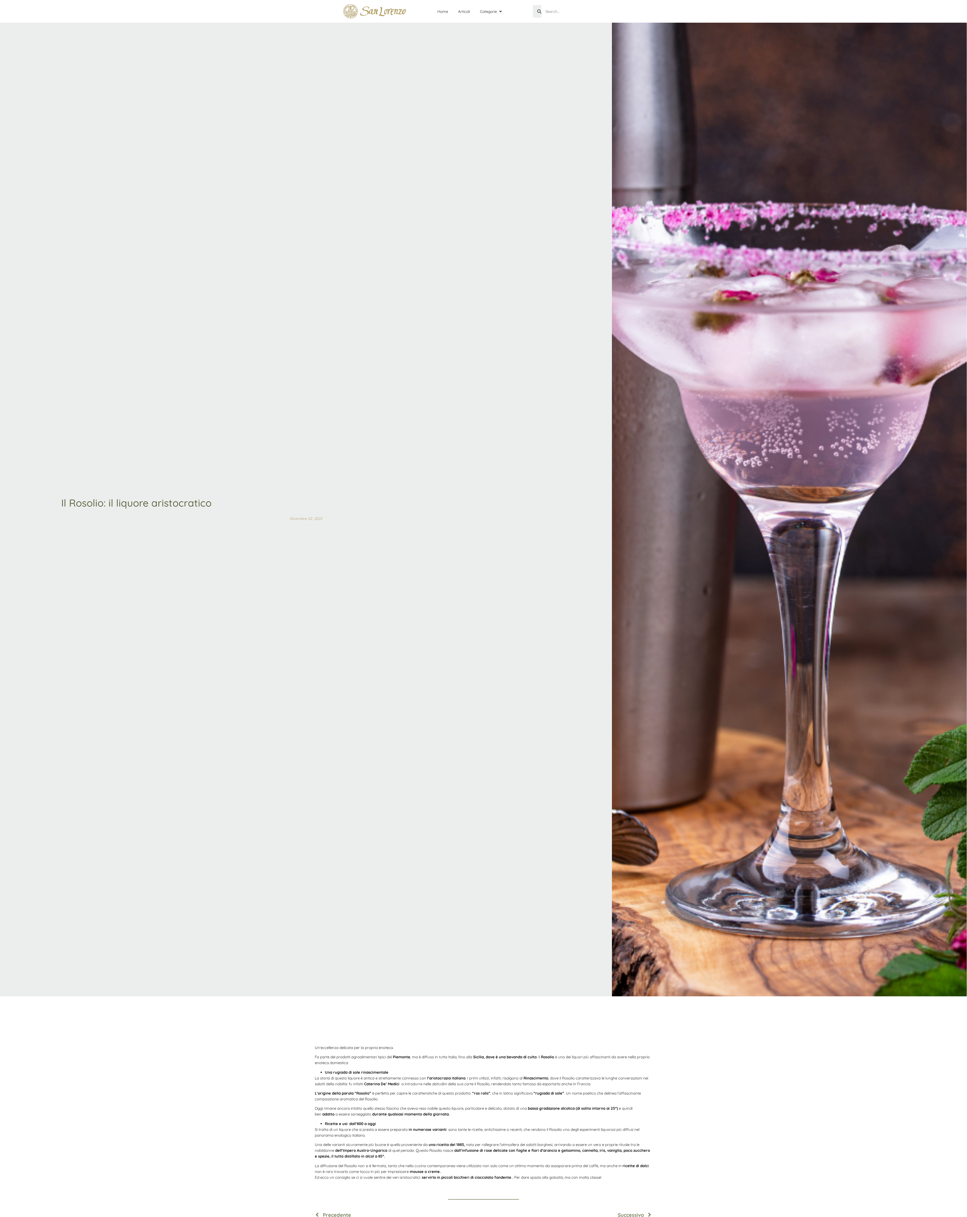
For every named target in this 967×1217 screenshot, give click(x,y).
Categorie (488, 11)
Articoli (464, 11)
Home (442, 11)
